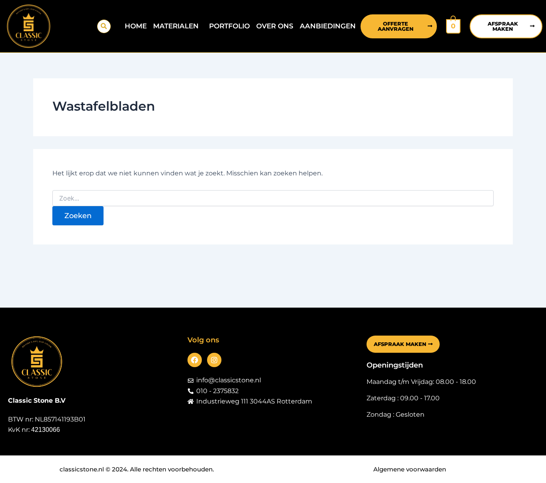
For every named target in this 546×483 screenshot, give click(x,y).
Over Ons (274, 26)
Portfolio (229, 26)
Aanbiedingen (328, 26)
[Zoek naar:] (273, 198)
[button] (104, 26)
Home (136, 26)
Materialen (176, 26)
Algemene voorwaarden (409, 469)
